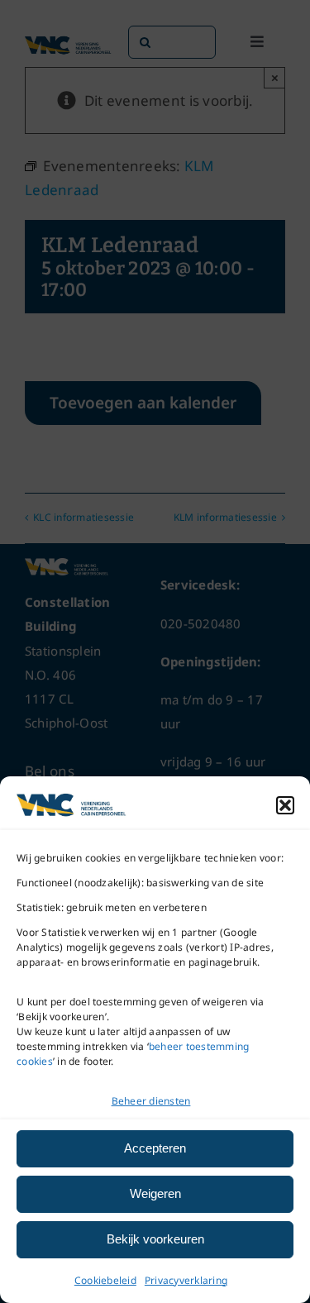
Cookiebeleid (105, 1280)
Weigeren (155, 1193)
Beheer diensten (151, 1101)
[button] (285, 805)
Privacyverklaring (186, 1280)
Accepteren (155, 1148)
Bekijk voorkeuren (155, 1239)
